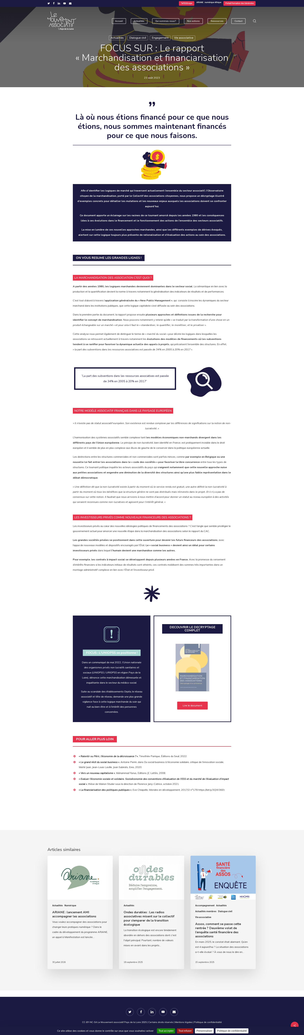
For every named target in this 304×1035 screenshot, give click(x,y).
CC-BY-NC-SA (89, 1022)
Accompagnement (205, 905)
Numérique (70, 905)
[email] (70, 3)
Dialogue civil (137, 37)
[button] (192, 706)
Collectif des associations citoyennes (155, 196)
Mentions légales (183, 1022)
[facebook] (53, 3)
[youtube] (64, 3)
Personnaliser (204, 1030)
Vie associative (183, 37)
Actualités (117, 37)
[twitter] (49, 3)
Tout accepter (166, 1030)
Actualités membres (205, 911)
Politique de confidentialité (208, 1022)
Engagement (160, 37)
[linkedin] (59, 3)
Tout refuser (185, 1030)
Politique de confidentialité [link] (232, 1030)
